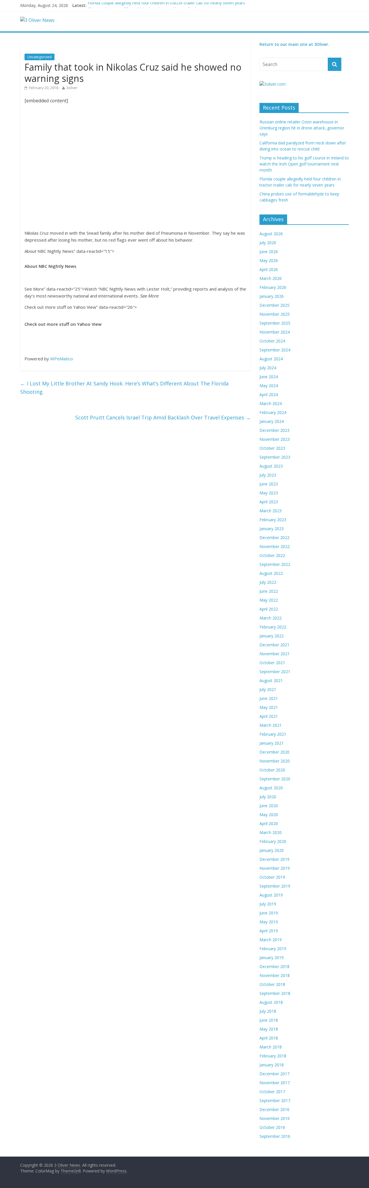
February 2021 (272, 734)
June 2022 (268, 591)
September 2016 (274, 1136)
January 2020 (271, 850)
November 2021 (274, 653)
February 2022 (272, 627)
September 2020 (274, 779)
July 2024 (267, 367)
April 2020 (268, 823)
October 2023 (272, 448)
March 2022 (270, 618)
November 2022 (274, 546)
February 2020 (272, 841)
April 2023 (268, 501)
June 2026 (268, 251)
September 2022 (274, 564)
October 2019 (272, 877)
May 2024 (268, 385)
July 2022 (267, 582)
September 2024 (274, 350)
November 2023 (274, 439)
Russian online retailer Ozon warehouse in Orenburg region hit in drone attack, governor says (301, 128)
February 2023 (272, 519)
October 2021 (272, 662)
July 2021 (267, 689)
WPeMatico (61, 359)
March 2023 (270, 510)
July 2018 (267, 1011)
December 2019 (274, 859)
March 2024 (270, 403)
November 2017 (274, 1082)
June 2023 (268, 484)
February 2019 (272, 948)
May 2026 (268, 260)
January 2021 (271, 743)
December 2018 (274, 966)
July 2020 (267, 796)
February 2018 (272, 1056)
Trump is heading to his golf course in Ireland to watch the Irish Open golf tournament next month (304, 164)
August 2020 (271, 787)
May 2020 (268, 814)
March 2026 (270, 278)
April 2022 (268, 609)
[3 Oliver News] (37, 20)
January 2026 (271, 296)
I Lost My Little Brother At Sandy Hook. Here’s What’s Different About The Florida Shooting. (124, 387)
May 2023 (268, 493)
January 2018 (271, 1064)
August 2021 (271, 680)
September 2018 (274, 993)
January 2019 (271, 957)
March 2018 (270, 1047)
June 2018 (268, 1020)
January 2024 (271, 421)
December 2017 (274, 1073)
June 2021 (268, 698)
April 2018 (268, 1038)
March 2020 (270, 832)
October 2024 (272, 341)
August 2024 (271, 359)
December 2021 (274, 644)
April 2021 (268, 716)
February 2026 (272, 287)
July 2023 (267, 475)
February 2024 (272, 412)
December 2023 (274, 430)
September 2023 (274, 457)
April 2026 (268, 269)
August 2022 (271, 573)
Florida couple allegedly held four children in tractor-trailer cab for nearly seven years (166, 5)
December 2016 (274, 1109)
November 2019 (274, 868)
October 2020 (272, 770)
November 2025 (274, 314)
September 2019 (274, 886)
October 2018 (272, 984)
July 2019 (267, 904)
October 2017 (272, 1091)
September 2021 (274, 671)
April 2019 (268, 930)
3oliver (72, 87)
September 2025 (274, 323)
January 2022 (271, 636)
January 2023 (271, 528)
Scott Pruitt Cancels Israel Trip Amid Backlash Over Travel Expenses (163, 417)
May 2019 (268, 922)
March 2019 (270, 939)
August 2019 (271, 895)
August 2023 (271, 466)
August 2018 (271, 1002)
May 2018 (268, 1029)
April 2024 (268, 394)
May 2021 (268, 707)
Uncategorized (39, 56)
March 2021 (270, 725)
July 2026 (267, 242)
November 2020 (274, 761)
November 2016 (274, 1118)
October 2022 (272, 555)
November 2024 (274, 332)
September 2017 (274, 1100)
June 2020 (268, 805)
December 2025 (274, 305)
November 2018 (274, 975)
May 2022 (268, 600)
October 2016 (272, 1127)
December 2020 (274, 752)
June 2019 (268, 913)
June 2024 (268, 376)
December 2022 (274, 537)
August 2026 (271, 233)
